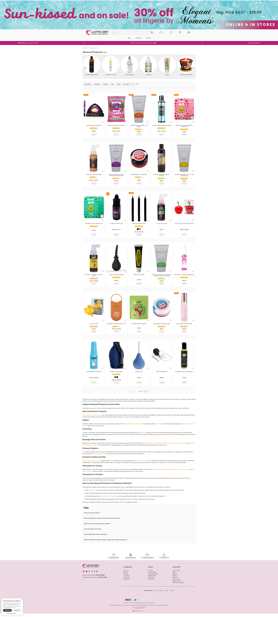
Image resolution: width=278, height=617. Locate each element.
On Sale (137, 83)
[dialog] (12, 607)
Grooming (148, 74)
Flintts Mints (159, 423)
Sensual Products (94, 47)
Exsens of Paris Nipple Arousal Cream (184, 223)
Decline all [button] (17, 610)
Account (150, 570)
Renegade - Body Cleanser (116, 371)
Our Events (127, 575)
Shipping (175, 574)
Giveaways (151, 577)
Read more (13, 607)
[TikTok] (94, 571)
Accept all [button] (7, 610)
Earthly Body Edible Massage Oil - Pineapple (161, 175)
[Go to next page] (144, 391)
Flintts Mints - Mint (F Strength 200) (93, 223)
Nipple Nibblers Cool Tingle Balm (139, 174)
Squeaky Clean (139, 371)
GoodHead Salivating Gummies (139, 323)
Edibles (167, 74)
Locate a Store (152, 572)
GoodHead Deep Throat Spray (133, 423)
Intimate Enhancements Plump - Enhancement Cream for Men (116, 175)
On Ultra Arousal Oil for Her (116, 223)
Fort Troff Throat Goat (161, 223)
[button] (138, 229)
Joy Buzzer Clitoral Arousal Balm (162, 469)
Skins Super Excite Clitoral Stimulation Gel (184, 274)
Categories (85, 47)
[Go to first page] (131, 391)
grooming (143, 432)
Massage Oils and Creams (91, 74)
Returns (175, 575)
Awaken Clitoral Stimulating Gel (93, 125)
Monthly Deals (152, 575)
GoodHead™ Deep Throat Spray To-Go (116, 323)
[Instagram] (83, 571)
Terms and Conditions (179, 582)
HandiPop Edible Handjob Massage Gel (161, 125)
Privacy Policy (176, 579)
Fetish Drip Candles (141, 460)
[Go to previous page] (134, 391)
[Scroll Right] (193, 68)
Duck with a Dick (94, 323)
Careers (126, 572)
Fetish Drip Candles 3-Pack (139, 223)
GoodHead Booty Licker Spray (93, 371)
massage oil (92, 490)
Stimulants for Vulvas (111, 74)
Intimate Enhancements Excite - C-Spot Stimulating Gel (184, 175)
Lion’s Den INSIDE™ (153, 574)
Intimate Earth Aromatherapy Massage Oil (156, 443)
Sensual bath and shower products (91, 415)
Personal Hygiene (129, 74)
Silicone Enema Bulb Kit (161, 371)
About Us (126, 570)
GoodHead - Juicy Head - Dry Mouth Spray (94, 275)
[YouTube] (86, 571)
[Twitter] (89, 571)
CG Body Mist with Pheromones (184, 323)
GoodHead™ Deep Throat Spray (93, 174)
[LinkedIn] (97, 571)
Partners (126, 574)
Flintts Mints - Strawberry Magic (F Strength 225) (184, 126)
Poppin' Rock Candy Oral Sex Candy (116, 125)
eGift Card (138, 38)
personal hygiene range (99, 453)
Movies (148, 38)
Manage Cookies (177, 581)
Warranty (175, 577)
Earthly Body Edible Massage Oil (177, 443)
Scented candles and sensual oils (91, 460)
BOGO (254, 43)
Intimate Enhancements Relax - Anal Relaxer (139, 126)
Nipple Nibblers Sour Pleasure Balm (161, 323)
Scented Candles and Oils (186, 74)
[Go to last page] (147, 391)
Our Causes (127, 577)
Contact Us (127, 579)
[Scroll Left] (85, 68)
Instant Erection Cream (139, 274)
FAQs (174, 572)
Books (166, 590)
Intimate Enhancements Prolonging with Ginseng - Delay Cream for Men (161, 275)
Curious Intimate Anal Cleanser (116, 274)
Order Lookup (176, 570)
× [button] (21, 599)
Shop (129, 38)
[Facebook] (92, 571)
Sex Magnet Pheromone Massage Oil (184, 371)
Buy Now (94, 134)
